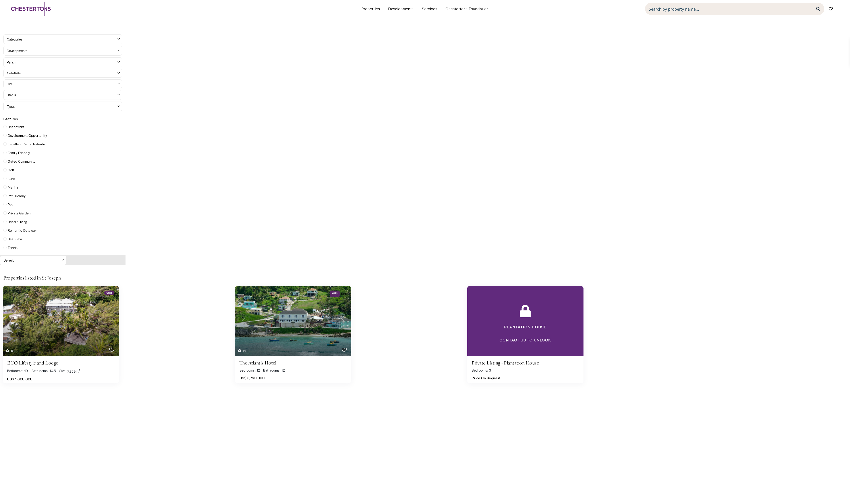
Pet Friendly (16, 195)
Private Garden (19, 213)
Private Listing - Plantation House (505, 363)
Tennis (12, 247)
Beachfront (16, 126)
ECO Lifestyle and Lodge (32, 363)
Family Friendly (19, 152)
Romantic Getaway (22, 230)
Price (10, 84)
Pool (11, 204)
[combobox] (62, 39)
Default (9, 260)
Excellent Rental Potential (27, 144)
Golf (11, 170)
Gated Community (21, 161)
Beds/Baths (14, 73)
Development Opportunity (27, 135)
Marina (13, 187)
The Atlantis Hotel (258, 363)
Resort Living (17, 221)
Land (11, 178)
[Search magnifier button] (818, 9)
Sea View (15, 239)
